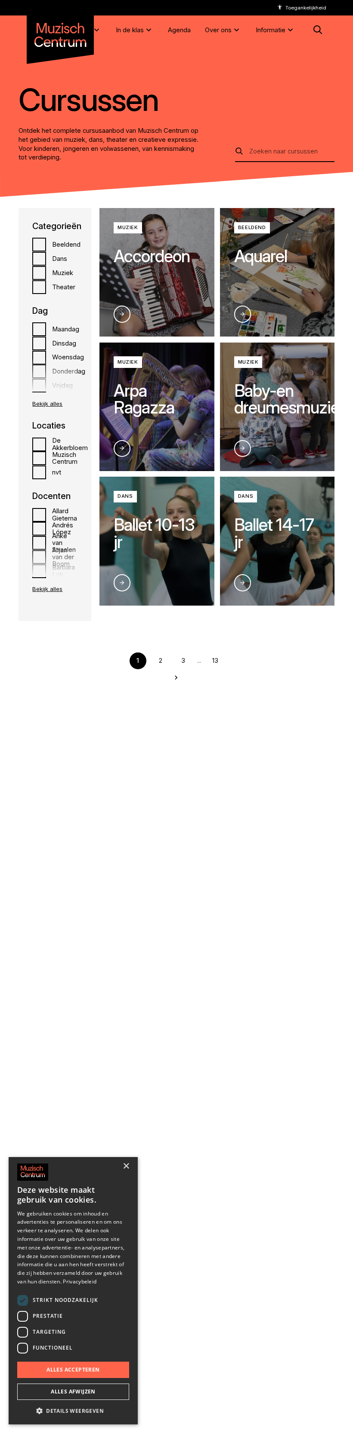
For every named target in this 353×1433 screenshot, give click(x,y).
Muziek (62, 272)
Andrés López (62, 529)
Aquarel (260, 256)
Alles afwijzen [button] (73, 1391)
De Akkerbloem (70, 444)
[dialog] (73, 1290)
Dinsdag (64, 343)
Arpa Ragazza (144, 398)
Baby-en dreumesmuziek (291, 398)
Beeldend (66, 244)
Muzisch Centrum (64, 458)
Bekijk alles (47, 403)
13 (215, 660)
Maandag (65, 329)
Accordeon (152, 256)
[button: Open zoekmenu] (317, 29)
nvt (56, 472)
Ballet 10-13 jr (154, 532)
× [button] (126, 1166)
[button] (73, 1410)
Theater (63, 287)
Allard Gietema (64, 514)
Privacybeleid (79, 1281)
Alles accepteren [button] (72, 1369)
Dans (59, 258)
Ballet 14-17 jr (274, 532)
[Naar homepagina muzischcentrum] (60, 32)
